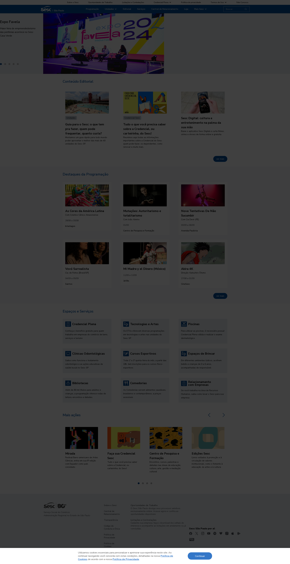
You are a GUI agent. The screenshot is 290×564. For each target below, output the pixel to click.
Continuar (200, 555)
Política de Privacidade (126, 559)
